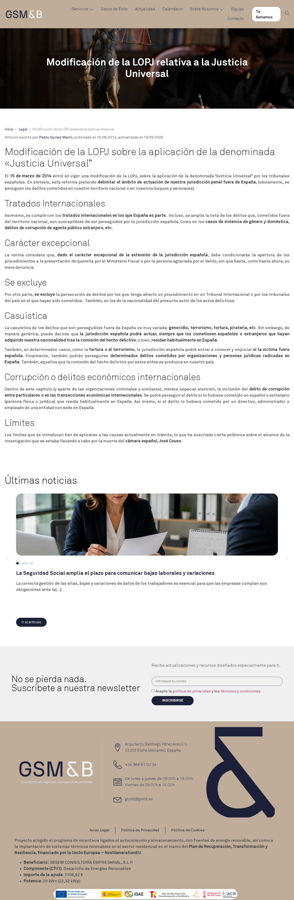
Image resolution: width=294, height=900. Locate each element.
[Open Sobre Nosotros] (222, 9)
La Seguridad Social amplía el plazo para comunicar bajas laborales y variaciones (115, 573)
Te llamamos (264, 14)
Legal (23, 129)
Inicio (9, 129)
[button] (31, 622)
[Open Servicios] (91, 9)
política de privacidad (192, 691)
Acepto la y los (208, 691)
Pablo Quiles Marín (55, 137)
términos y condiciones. (241, 691)
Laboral (27, 563)
